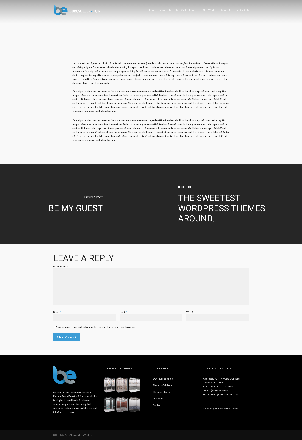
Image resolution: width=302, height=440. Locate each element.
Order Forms (189, 10)
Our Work (209, 10)
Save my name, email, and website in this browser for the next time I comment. (96, 327)
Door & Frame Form (163, 378)
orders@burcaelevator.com (224, 394)
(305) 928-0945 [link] (219, 390)
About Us (226, 10)
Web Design (209, 408)
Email (123, 312)
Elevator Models (168, 10)
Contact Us (242, 10)
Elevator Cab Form (162, 385)
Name (57, 312)
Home (151, 10)
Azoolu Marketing (228, 408)
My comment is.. (61, 266)
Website (190, 312)
